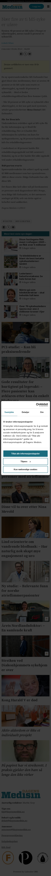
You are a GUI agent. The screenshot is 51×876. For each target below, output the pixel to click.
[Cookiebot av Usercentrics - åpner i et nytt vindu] (36, 404)
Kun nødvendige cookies (25, 469)
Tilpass (24, 461)
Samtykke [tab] (9, 412)
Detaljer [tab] (25, 412)
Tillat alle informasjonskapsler (25, 453)
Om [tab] (42, 412)
